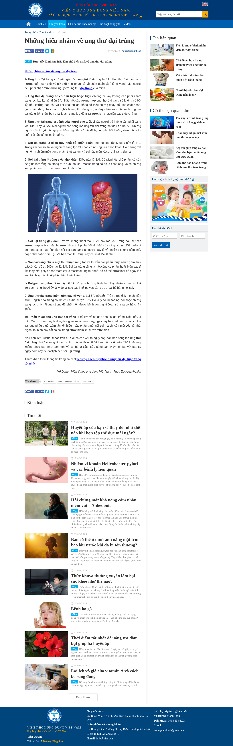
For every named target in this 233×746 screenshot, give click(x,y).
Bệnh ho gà (81, 608)
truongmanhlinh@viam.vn (169, 730)
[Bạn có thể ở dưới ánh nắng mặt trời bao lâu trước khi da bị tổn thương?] (46, 545)
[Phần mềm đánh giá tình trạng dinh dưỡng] (179, 202)
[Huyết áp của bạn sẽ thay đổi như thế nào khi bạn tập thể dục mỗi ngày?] (46, 433)
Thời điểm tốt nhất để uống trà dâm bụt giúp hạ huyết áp (104, 641)
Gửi (30, 51)
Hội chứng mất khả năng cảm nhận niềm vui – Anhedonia (103, 503)
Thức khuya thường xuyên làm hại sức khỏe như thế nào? (103, 578)
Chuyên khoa (57, 24)
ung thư (87, 382)
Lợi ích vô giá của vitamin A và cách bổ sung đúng (105, 674)
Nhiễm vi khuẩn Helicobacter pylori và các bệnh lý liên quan (104, 466)
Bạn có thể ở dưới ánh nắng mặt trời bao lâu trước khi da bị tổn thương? (105, 542)
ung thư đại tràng (69, 382)
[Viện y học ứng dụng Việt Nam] (54, 716)
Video (127, 24)
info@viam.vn (104, 738)
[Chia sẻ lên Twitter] (47, 51)
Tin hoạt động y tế (109, 24)
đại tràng (49, 382)
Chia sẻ (40, 51)
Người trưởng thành (131, 50)
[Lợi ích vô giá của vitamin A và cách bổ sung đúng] (46, 677)
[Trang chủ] (28, 24)
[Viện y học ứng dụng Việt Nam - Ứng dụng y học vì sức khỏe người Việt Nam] (35, 10)
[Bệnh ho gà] (46, 615)
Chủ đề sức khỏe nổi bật (82, 24)
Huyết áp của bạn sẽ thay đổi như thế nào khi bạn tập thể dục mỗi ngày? (105, 430)
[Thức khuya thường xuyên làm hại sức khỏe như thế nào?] (46, 582)
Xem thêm (83, 697)
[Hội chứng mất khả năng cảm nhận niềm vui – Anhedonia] (46, 506)
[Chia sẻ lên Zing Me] (52, 51)
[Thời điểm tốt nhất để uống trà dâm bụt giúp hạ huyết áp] (46, 644)
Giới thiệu (40, 24)
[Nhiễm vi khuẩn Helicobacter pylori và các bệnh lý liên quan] (46, 470)
